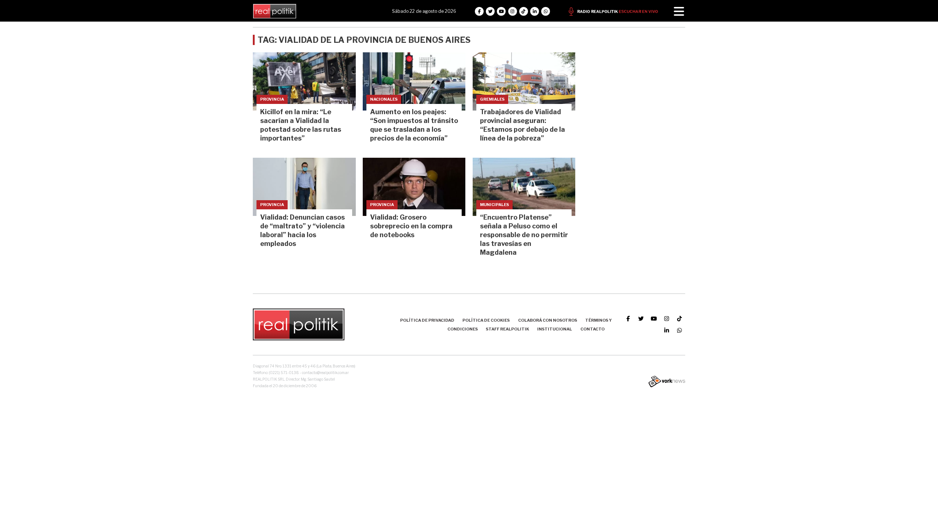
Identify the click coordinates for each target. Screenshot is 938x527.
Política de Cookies (486, 320)
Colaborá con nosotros (547, 320)
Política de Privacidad (427, 320)
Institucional (554, 329)
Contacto (592, 329)
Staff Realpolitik (507, 329)
